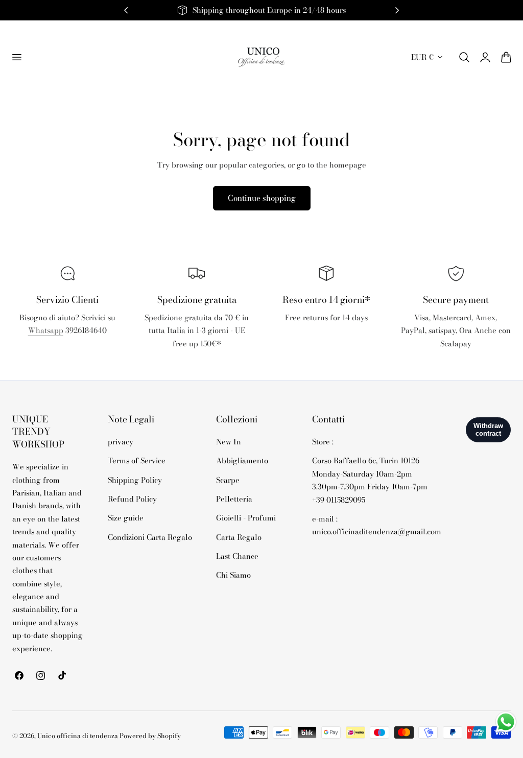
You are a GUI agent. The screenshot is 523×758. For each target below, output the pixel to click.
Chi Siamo (233, 575)
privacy (120, 441)
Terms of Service (136, 461)
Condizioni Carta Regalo (150, 537)
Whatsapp (45, 330)
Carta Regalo (239, 537)
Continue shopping (262, 198)
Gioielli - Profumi (246, 518)
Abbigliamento (242, 461)
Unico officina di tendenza (78, 736)
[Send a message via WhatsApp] (506, 722)
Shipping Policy (135, 480)
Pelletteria (234, 499)
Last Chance (237, 556)
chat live (67, 353)
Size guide (126, 518)
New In (228, 441)
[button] (16, 57)
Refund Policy (132, 499)
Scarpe (228, 480)
